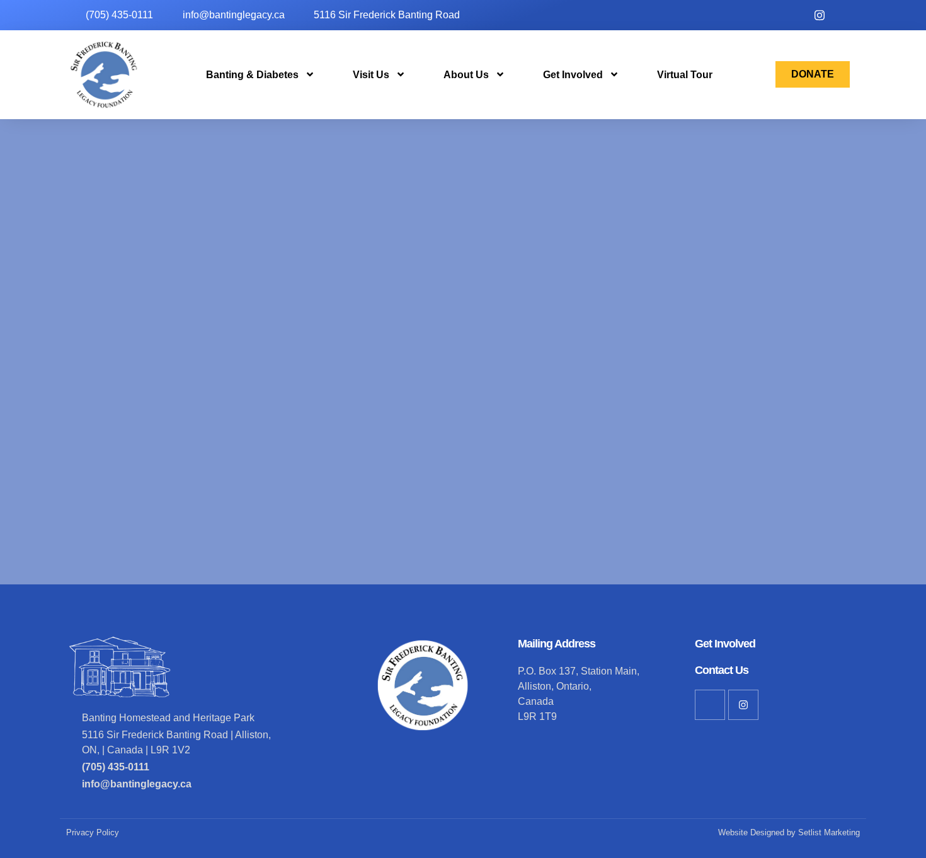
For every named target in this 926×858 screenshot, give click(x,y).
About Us (466, 74)
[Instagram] (819, 15)
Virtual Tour (684, 74)
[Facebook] (847, 15)
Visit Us (371, 74)
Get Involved (573, 74)
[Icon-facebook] (710, 705)
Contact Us (721, 670)
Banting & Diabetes (252, 74)
